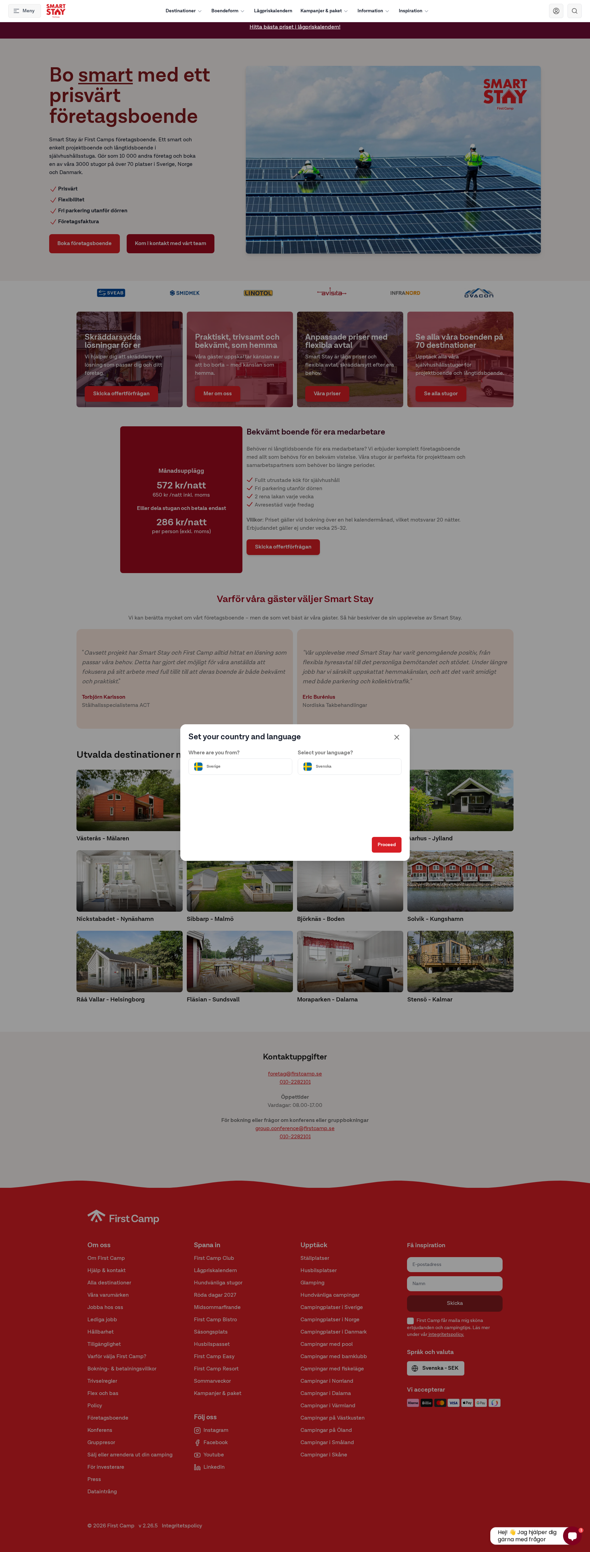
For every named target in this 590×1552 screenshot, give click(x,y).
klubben (285, 30)
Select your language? (325, 753)
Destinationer (181, 11)
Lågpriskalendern (273, 11)
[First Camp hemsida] (56, 10)
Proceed (387, 844)
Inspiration (410, 11)
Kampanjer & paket (321, 11)
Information (370, 11)
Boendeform (224, 11)
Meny (28, 11)
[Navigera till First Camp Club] (556, 11)
